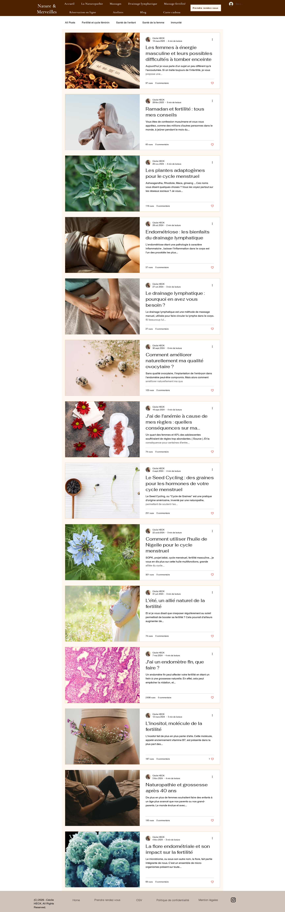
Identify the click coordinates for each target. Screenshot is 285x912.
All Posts (70, 22)
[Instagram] (233, 900)
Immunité (176, 22)
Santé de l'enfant (126, 22)
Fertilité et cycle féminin (96, 22)
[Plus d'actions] (213, 39)
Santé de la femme (153, 22)
